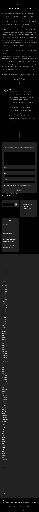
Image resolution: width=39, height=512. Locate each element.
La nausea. (13, 229)
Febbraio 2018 (4, 393)
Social (3, 481)
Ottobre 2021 (4, 313)
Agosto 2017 (4, 405)
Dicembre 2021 (4, 309)
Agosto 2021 (4, 317)
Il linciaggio (24, 214)
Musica (3, 465)
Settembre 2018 (5, 383)
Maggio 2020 (4, 345)
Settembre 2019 (5, 361)
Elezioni (3, 447)
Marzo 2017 (4, 413)
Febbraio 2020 (4, 351)
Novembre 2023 (4, 271)
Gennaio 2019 (4, 375)
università (4, 495)
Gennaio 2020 (4, 353)
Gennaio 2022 (4, 307)
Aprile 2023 (4, 281)
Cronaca (3, 439)
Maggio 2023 (4, 279)
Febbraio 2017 (4, 415)
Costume (3, 437)
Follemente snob (25, 206)
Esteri (3, 449)
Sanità (3, 473)
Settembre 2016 (5, 419)
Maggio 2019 (4, 369)
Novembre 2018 (4, 379)
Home (20, 510)
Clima (3, 435)
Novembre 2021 (4, 311)
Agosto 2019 (4, 363)
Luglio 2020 (4, 341)
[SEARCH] (22, 4)
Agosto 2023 (4, 275)
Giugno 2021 (4, 321)
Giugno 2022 (4, 297)
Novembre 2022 (4, 289)
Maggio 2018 (4, 389)
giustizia (3, 455)
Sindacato (4, 479)
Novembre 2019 (4, 357)
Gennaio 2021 (4, 331)
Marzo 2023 (4, 283)
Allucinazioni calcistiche (27, 204)
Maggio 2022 (4, 299)
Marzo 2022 (4, 303)
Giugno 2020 (4, 343)
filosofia (3, 451)
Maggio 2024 (4, 263)
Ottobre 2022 (4, 291)
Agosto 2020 (4, 339)
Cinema (3, 433)
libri (3, 463)
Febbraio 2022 (4, 305)
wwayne (4, 233)
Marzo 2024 (4, 267)
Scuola (3, 477)
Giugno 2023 (4, 277)
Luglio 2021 (4, 319)
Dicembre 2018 (4, 377)
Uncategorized (4, 493)
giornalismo (4, 453)
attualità (17, 79)
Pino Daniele (4, 467)
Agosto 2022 (4, 293)
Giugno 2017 (4, 409)
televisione (4, 491)
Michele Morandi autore (15, 510)
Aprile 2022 (4, 301)
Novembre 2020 (4, 333)
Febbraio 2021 (4, 329)
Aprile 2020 (4, 347)
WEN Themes (32, 510)
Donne (3, 443)
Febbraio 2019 (4, 373)
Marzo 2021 (4, 327)
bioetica (3, 429)
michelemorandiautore (7, 239)
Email (5, 173)
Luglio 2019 (4, 365)
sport (3, 487)
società (3, 483)
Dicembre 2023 (4, 269)
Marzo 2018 (4, 391)
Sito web (6, 179)
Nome (5, 167)
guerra (3, 457)
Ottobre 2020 (4, 335)
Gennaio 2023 (4, 287)
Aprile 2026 (4, 259)
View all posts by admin (14, 124)
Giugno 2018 (4, 387)
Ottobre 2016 (4, 417)
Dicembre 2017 (4, 397)
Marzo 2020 (4, 349)
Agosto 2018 (4, 385)
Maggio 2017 (4, 411)
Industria (3, 461)
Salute (3, 471)
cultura (3, 441)
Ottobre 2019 (4, 359)
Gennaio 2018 (4, 395)
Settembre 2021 (5, 315)
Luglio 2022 (4, 295)
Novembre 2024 (4, 261)
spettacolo (4, 485)
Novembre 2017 (4, 399)
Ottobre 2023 (4, 273)
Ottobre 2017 (4, 401)
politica (23, 79)
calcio (3, 431)
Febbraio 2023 (4, 285)
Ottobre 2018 (4, 381)
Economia (3, 445)
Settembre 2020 (5, 337)
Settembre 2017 (4, 403)
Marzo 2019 (4, 371)
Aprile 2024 (4, 265)
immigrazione (4, 459)
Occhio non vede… (25, 212)
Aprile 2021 (4, 325)
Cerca (4, 202)
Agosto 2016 (4, 421)
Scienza (3, 475)
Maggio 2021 (4, 323)
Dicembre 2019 (4, 355)
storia (3, 489)
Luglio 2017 (4, 407)
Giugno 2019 (4, 367)
